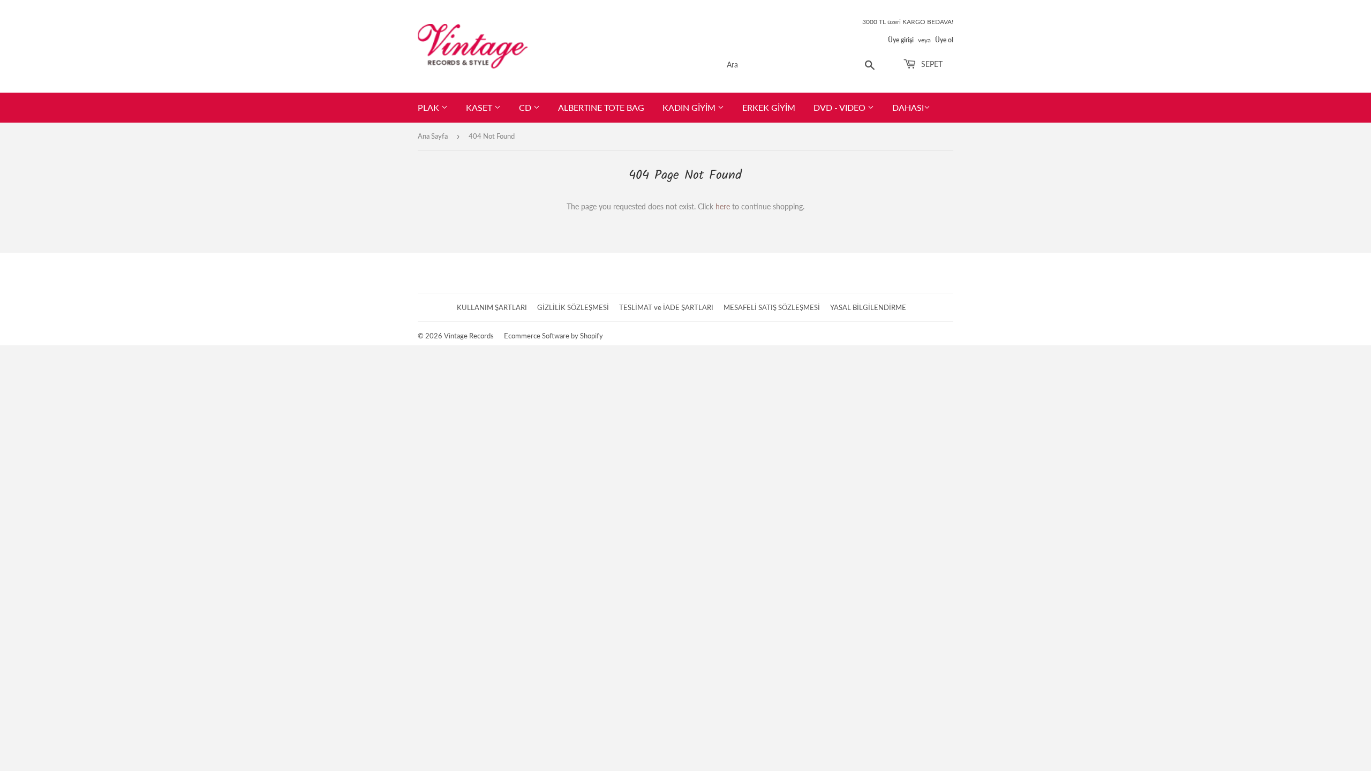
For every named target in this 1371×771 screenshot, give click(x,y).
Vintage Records (469, 335)
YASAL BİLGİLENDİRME (868, 307)
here (722, 206)
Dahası (908, 107)
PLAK (429, 107)
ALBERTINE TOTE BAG (601, 107)
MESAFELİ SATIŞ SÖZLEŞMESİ (772, 307)
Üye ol (944, 40)
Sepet (931, 64)
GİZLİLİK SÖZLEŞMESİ (573, 307)
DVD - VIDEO (840, 107)
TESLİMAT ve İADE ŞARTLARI (666, 307)
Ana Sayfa (433, 136)
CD (526, 107)
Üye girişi (901, 40)
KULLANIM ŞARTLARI (492, 307)
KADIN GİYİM (690, 107)
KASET (480, 107)
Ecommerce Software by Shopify (553, 335)
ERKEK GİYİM (768, 107)
